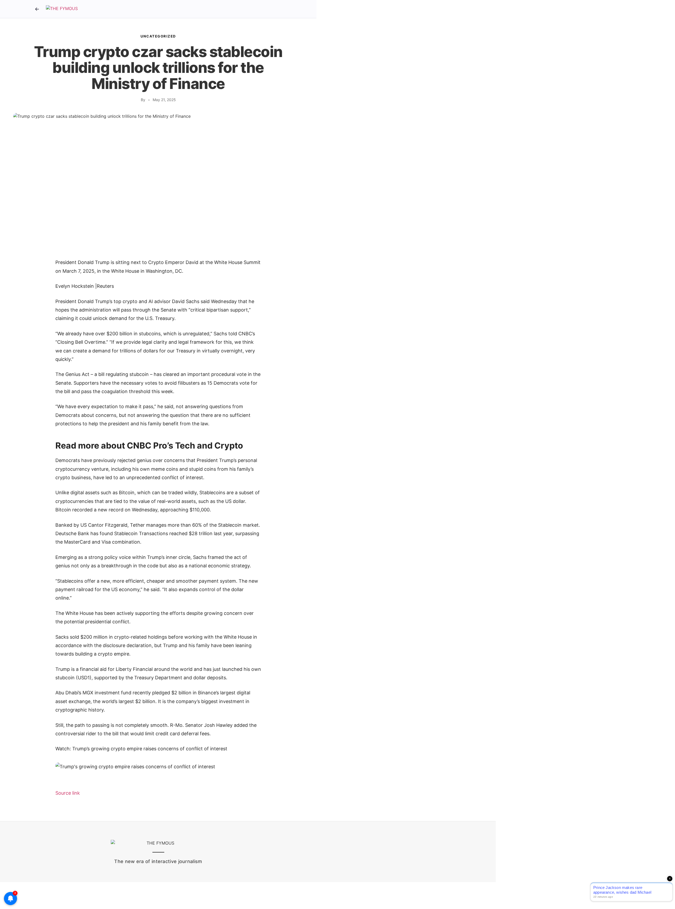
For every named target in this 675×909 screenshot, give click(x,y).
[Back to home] (37, 9)
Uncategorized (158, 36)
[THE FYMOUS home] (62, 9)
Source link (67, 793)
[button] (158, 766)
